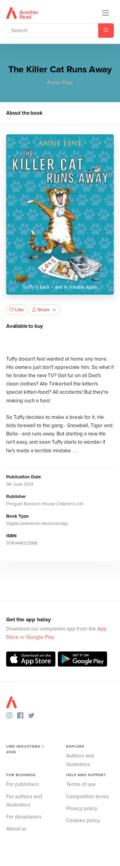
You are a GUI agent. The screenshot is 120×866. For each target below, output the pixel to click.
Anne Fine (60, 82)
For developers (24, 817)
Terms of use (81, 784)
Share (43, 309)
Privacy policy (81, 808)
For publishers (22, 784)
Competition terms (87, 796)
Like (19, 309)
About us (16, 829)
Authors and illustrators (80, 760)
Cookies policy (83, 820)
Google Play (40, 637)
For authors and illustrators (24, 800)
